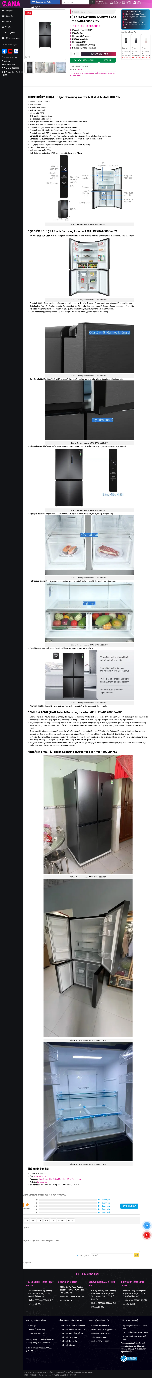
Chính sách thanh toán (68, 1341)
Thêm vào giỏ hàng (98, 54)
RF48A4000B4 (84, 73)
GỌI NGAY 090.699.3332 (84, 60)
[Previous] (28, 35)
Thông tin (139, 2)
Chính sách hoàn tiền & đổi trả (71, 1333)
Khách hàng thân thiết (36, 1333)
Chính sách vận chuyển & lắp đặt (72, 1326)
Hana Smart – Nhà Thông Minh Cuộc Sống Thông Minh (60, 1179)
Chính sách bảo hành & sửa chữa (72, 1330)
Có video (61, 1220)
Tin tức (117, 2)
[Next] (62, 35)
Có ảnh (70, 1220)
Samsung (92, 73)
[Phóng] (27, 57)
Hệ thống (129, 2)
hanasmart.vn (42, 1182)
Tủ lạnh (90, 12)
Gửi (136, 1255)
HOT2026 (76, 73)
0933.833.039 (40, 1300)
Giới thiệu (32, 1326)
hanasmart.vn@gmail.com (106, 1330)
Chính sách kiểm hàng (68, 1337)
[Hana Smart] (13, 4)
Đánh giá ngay (129, 1206)
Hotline (103, 2)
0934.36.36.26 (40, 1176)
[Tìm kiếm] (92, 2)
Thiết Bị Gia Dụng (78, 12)
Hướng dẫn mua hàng (36, 1330)
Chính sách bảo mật (67, 1345)
